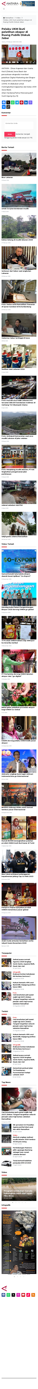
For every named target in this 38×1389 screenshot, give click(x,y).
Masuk (23, 1341)
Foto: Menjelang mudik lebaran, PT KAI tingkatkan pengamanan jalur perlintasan (18, 472)
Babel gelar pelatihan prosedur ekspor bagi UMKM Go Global (18, 708)
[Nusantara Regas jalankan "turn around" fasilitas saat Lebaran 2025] (19, 356)
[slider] (4, 62)
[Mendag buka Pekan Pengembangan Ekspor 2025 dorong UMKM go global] (19, 594)
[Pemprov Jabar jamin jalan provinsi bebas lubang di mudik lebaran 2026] (19, 227)
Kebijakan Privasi (27, 1352)
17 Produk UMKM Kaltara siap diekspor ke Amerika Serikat (18, 642)
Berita (23, 1302)
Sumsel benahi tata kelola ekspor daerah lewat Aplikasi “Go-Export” (16, 575)
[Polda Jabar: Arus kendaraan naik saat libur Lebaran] (19, 164)
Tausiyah (24, 1320)
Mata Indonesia (8, 1345)
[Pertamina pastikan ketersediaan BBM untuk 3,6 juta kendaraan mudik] (19, 195)
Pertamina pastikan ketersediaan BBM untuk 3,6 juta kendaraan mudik (18, 207)
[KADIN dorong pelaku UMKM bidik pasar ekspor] (19, 728)
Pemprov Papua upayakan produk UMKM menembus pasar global (16, 908)
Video (18, 18)
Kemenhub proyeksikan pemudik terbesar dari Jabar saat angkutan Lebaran (16, 271)
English (23, 1324)
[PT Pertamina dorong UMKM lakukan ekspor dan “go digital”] (19, 661)
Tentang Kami (26, 1359)
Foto (15, 993)
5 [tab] (25, 1202)
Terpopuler (7, 953)
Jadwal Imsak (26, 1328)
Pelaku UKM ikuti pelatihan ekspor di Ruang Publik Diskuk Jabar (17, 21)
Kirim (10, 134)
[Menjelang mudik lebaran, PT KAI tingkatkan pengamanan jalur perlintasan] (19, 457)
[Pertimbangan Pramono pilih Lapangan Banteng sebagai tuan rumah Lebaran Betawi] (6, 1151)
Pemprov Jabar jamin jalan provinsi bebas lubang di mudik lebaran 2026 (17, 239)
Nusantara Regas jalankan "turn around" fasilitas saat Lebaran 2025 (19, 368)
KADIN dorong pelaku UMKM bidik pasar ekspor (19, 742)
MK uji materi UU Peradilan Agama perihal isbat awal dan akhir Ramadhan (23, 1127)
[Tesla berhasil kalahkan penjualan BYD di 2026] (6, 1164)
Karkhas (5, 1333)
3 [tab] (19, 1202)
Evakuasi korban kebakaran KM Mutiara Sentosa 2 (18, 1268)
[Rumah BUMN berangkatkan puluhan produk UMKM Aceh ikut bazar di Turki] (19, 828)
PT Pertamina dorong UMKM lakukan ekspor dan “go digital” (17, 675)
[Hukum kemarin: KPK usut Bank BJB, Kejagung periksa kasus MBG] (6, 986)
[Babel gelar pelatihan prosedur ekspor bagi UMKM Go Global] (19, 694)
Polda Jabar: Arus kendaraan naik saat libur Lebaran (18, 176)
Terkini (5, 1011)
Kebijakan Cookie (28, 1356)
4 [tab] (22, 1202)
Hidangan (24, 1309)
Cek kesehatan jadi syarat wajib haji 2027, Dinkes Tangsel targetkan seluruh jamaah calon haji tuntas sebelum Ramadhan (24, 999)
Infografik (16, 972)
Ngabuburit (25, 1306)
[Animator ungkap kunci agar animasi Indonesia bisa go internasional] (19, 761)
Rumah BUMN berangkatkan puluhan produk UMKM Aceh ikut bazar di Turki (18, 842)
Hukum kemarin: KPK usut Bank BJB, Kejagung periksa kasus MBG (24, 985)
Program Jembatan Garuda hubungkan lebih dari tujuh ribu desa (18, 1193)
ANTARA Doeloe (8, 1348)
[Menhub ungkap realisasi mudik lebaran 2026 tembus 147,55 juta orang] (6, 1139)
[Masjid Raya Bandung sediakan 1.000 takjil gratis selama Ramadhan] (19, 523)
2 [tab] (16, 1202)
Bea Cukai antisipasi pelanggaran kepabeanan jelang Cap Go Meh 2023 (17, 875)
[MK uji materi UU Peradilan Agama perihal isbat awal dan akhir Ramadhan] (6, 1128)
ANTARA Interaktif (9, 1341)
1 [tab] (13, 1202)
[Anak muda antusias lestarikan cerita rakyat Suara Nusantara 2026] (19, 928)
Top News (6, 1082)
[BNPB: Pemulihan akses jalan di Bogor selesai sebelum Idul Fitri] (19, 492)
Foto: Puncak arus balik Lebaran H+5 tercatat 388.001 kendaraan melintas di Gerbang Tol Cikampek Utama (18, 402)
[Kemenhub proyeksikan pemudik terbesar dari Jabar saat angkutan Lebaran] (19, 258)
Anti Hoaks (6, 1337)
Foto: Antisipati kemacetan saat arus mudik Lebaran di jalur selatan (17, 437)
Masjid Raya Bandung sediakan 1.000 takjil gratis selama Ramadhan (17, 535)
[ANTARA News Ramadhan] (13, 1288)
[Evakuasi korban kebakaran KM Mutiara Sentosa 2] (6, 975)
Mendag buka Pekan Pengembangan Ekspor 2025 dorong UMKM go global (18, 608)
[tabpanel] (19, 1189)
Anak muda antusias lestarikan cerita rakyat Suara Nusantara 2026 (17, 942)
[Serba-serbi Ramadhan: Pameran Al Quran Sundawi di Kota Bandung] (19, 291)
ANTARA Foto (26, 1374)
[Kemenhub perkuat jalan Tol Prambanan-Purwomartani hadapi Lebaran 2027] (6, 1071)
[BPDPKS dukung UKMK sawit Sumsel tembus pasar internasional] (19, 794)
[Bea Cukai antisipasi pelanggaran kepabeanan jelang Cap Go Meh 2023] (19, 861)
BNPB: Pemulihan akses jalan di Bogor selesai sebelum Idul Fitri (18, 504)
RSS (22, 1371)
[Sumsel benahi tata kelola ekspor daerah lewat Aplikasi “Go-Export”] (19, 561)
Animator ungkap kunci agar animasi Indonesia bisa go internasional (17, 775)
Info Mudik (25, 1313)
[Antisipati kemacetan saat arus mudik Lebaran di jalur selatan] (19, 423)
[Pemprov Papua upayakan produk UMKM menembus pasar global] (19, 894)
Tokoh (23, 1317)
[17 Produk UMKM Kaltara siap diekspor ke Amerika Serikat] (19, 628)
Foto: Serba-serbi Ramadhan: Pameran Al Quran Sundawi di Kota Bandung (18, 305)
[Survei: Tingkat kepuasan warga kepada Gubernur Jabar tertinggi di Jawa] (19, 325)
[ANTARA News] (10, 3)
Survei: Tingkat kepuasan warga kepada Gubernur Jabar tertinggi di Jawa (19, 337)
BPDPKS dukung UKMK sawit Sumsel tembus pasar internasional (17, 808)
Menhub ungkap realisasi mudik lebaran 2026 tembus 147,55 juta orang (24, 1139)
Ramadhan (9, 18)
